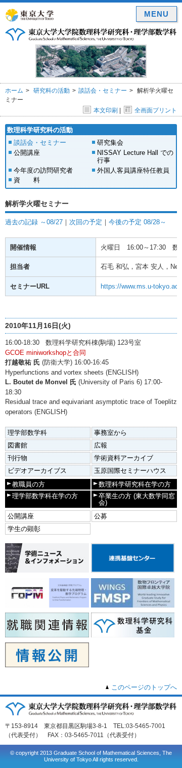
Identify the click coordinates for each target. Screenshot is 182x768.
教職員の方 (28, 484)
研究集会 (110, 142)
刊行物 (17, 458)
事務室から (110, 432)
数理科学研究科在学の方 (135, 484)
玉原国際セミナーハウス (130, 470)
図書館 (17, 445)
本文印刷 (106, 110)
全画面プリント (155, 110)
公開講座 (27, 152)
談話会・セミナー (102, 90)
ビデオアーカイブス (37, 470)
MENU (156, 14)
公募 (100, 516)
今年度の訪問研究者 (43, 170)
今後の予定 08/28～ (137, 222)
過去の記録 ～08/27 (34, 222)
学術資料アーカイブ (123, 458)
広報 (100, 445)
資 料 (27, 180)
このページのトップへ (144, 687)
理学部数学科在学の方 (45, 496)
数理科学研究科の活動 (40, 130)
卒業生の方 (137, 499)
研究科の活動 (51, 90)
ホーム (14, 90)
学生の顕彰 (24, 529)
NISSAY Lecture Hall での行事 (135, 157)
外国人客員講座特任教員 (133, 170)
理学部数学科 (27, 432)
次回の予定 (85, 222)
